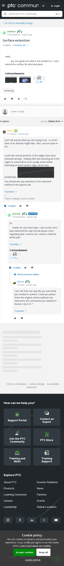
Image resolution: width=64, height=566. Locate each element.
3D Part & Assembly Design (19, 23)
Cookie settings (37, 383)
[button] (3, 6)
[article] (32, 168)
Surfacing (8, 90)
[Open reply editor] (32, 111)
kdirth (10, 130)
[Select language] (43, 6)
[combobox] (32, 14)
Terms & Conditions (16, 383)
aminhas (11, 31)
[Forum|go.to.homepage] (21, 5)
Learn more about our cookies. (35, 545)
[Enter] (5, 14)
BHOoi (20, 281)
